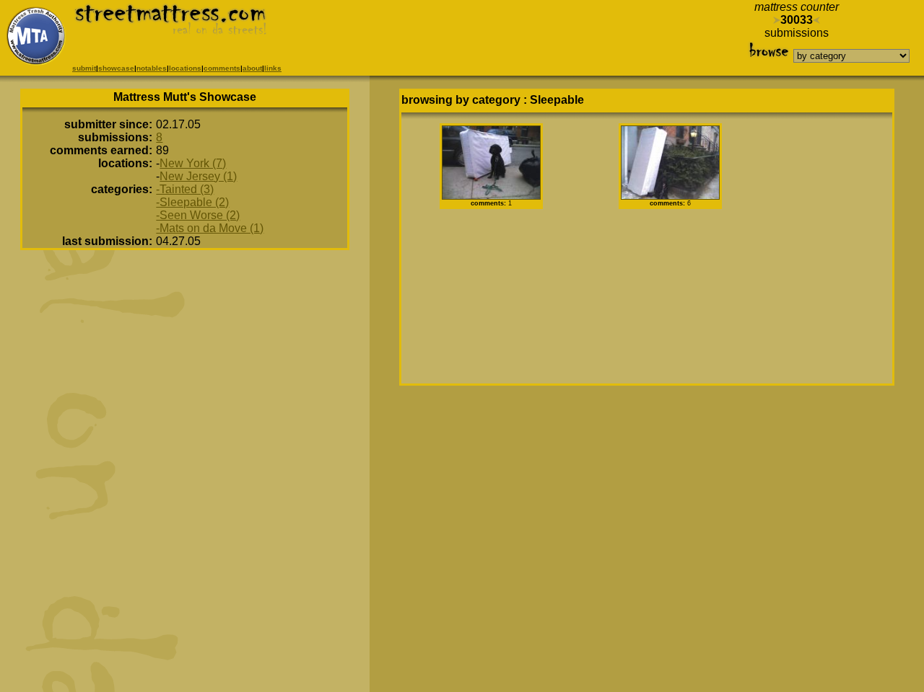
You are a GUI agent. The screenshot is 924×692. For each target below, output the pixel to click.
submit (84, 68)
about (252, 68)
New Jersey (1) (198, 176)
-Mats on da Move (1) (209, 228)
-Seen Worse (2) (198, 215)
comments (222, 68)
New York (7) (193, 163)
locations (185, 68)
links (273, 68)
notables (151, 68)
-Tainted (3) (185, 189)
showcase (116, 68)
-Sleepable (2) (192, 202)
